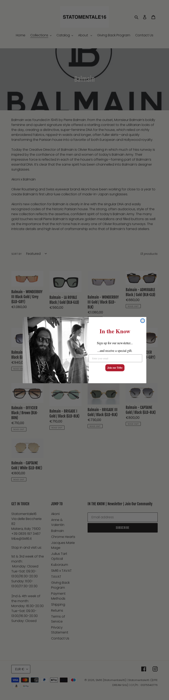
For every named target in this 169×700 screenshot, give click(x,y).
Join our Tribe (114, 367)
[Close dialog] (143, 321)
